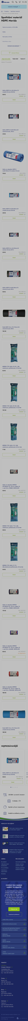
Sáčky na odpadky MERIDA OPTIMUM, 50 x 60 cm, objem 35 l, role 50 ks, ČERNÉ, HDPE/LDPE (11, 486)
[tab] (11, 786)
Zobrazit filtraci (15, 53)
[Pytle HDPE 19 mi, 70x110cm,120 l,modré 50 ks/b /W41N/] (14, 714)
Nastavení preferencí (14, 914)
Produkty (6, 11)
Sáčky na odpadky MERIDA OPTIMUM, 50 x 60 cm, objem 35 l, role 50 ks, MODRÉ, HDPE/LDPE (11, 647)
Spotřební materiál (15, 11)
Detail (14, 99)
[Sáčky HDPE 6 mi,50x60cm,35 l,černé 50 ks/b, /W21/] (14, 116)
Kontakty (3, 873)
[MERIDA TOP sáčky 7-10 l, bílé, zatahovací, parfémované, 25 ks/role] (14, 512)
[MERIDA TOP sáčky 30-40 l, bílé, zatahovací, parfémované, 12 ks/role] (14, 392)
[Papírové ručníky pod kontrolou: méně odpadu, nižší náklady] (5, 844)
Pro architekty (4, 867)
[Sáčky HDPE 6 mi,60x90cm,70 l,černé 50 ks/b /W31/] (14, 274)
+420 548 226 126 (8, 995)
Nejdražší (23, 58)
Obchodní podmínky (21, 861)
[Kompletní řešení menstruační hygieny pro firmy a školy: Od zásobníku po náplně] (5, 851)
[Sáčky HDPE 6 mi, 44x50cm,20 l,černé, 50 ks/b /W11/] (14, 234)
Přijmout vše (14, 909)
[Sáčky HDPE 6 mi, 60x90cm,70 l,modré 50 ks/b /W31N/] (14, 76)
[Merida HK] (5, 2)
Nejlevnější (15, 58)
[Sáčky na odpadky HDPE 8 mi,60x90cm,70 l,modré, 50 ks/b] (14, 155)
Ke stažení (3, 861)
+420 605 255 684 (8, 1006)
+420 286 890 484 (8, 984)
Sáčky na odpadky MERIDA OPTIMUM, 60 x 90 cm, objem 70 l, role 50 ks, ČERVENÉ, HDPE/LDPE (11, 688)
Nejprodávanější (6, 58)
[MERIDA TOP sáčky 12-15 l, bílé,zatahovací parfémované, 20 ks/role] (14, 551)
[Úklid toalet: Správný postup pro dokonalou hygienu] (5, 829)
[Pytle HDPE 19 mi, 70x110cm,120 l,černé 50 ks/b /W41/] (14, 313)
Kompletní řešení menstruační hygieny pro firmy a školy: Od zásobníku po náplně (16, 851)
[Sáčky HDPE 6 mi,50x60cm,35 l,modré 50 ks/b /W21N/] (14, 195)
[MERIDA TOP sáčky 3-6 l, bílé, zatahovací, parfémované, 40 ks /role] (14, 431)
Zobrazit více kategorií (13, 45)
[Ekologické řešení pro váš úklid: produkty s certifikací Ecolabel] (5, 836)
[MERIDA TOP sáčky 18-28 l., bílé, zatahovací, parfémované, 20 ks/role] (14, 352)
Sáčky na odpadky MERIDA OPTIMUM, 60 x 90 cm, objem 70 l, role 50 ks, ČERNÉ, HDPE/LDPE (11, 606)
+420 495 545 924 (8, 972)
